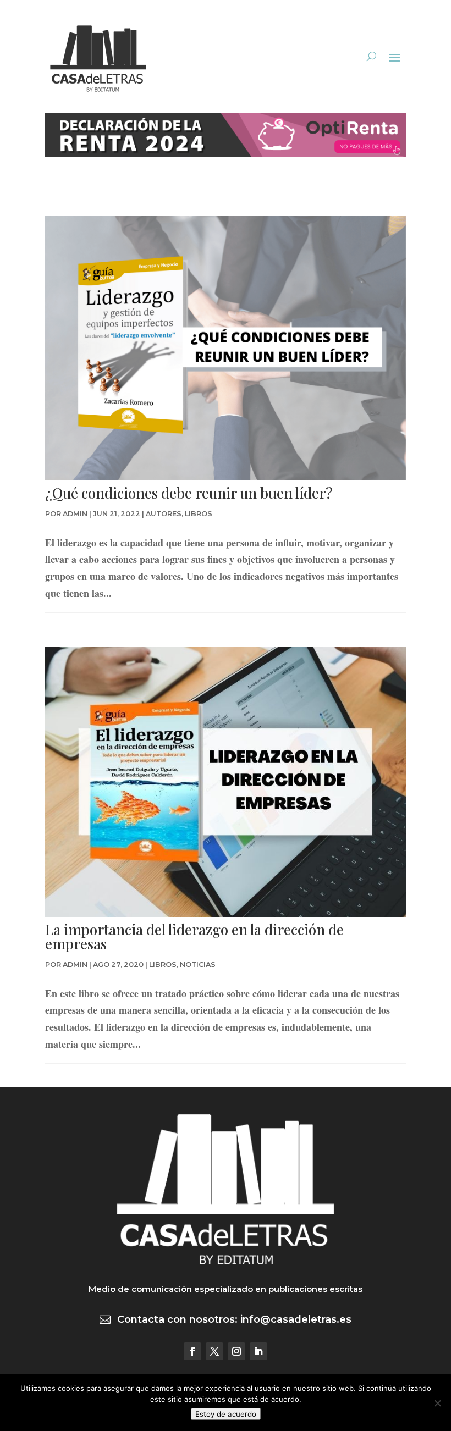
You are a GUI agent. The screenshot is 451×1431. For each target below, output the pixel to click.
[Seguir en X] (214, 1351)
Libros (198, 514)
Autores (164, 514)
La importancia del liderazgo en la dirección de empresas (194, 936)
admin (75, 514)
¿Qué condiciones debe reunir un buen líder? (189, 492)
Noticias (198, 964)
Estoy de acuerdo (225, 1414)
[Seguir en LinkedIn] (258, 1351)
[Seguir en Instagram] (236, 1351)
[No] (437, 1402)
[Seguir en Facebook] (192, 1351)
